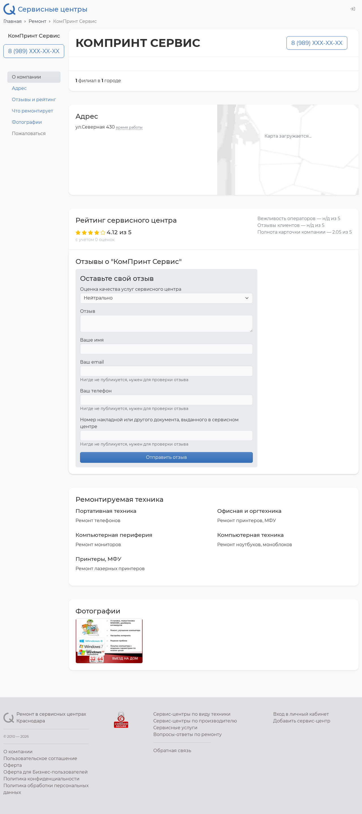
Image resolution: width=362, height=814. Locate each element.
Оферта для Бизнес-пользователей (45, 772)
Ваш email (92, 362)
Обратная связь (172, 750)
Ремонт (37, 21)
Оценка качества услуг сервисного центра (130, 289)
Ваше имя (92, 340)
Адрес (19, 88)
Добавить (301, 721)
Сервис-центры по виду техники (191, 714)
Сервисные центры (52, 9)
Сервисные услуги (175, 727)
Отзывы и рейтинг (34, 99)
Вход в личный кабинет (301, 714)
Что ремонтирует (32, 111)
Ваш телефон (96, 391)
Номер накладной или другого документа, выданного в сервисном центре (159, 423)
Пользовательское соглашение (40, 758)
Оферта (12, 765)
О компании (26, 77)
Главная (12, 21)
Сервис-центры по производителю (195, 721)
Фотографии (27, 122)
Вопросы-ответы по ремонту (187, 734)
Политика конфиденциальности (41, 779)
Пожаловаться (29, 133)
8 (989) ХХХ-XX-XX (33, 51)
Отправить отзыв (166, 457)
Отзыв (87, 311)
